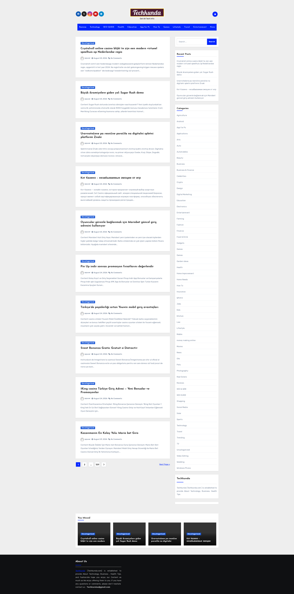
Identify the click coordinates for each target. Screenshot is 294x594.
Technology (95, 27)
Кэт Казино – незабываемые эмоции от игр (111, 178)
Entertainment (200, 27)
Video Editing (183, 456)
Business (82, 27)
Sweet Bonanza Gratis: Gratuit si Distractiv (109, 348)
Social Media (182, 407)
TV (178, 444)
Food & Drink (182, 237)
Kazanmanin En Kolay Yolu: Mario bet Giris (109, 433)
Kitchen (180, 316)
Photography (182, 371)
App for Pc (145, 27)
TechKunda (80, 571)
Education (132, 27)
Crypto (180, 182)
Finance (180, 231)
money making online (186, 340)
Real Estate (182, 377)
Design (180, 188)
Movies (180, 346)
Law (178, 322)
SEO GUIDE (108, 27)
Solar (179, 413)
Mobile (179, 334)
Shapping (181, 401)
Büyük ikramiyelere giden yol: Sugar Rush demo (112, 92)
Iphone (180, 298)
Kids (178, 310)
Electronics (182, 206)
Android (180, 121)
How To (156, 27)
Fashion (180, 225)
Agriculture (182, 115)
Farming (180, 219)
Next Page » (164, 464)
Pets (179, 365)
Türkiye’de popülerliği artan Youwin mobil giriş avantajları (119, 307)
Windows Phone (184, 468)
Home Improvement (185, 273)
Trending (181, 438)
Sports (179, 419)
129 (97, 464)
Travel (187, 27)
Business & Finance (185, 170)
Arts (179, 140)
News (212, 27)
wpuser (87, 58)
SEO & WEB (181, 389)
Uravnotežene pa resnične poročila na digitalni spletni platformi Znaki (164, 541)
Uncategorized (88, 43)
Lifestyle (177, 27)
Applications (182, 134)
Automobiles (182, 152)
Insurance (181, 292)
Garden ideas (182, 261)
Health (121, 27)
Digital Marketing (184, 194)
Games (166, 27)
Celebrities (181, 176)
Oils (178, 359)
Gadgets (180, 243)
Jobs (179, 304)
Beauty (180, 158)
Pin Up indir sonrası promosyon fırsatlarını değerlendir (117, 266)
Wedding (180, 462)
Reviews (180, 383)
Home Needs (182, 279)
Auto (179, 146)
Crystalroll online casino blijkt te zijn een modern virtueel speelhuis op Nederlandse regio (195, 63)
